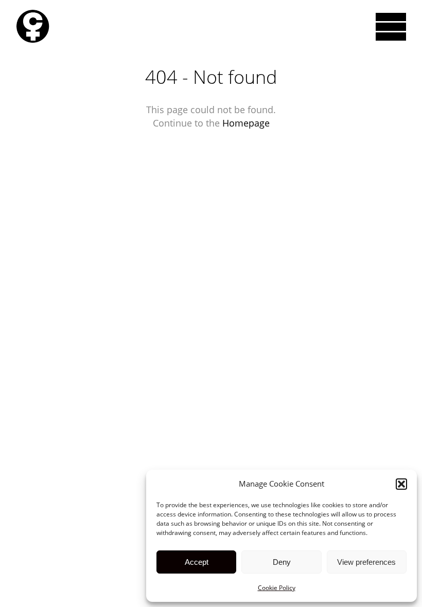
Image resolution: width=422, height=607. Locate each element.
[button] (401, 484)
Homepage (246, 123)
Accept (196, 562)
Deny (282, 562)
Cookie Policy (276, 587)
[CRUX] (32, 26)
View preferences (366, 562)
